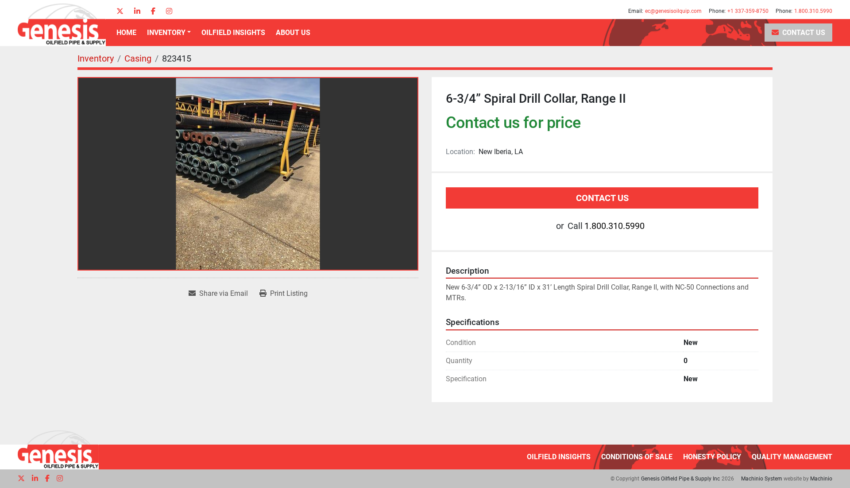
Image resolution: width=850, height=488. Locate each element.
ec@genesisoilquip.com (673, 11)
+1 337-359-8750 (748, 11)
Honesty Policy (712, 457)
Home (126, 32)
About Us (293, 32)
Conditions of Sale (636, 457)
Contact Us (803, 32)
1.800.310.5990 (813, 11)
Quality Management (792, 457)
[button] (169, 32)
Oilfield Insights (233, 32)
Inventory (166, 32)
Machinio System (761, 479)
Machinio (821, 479)
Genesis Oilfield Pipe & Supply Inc (680, 479)
